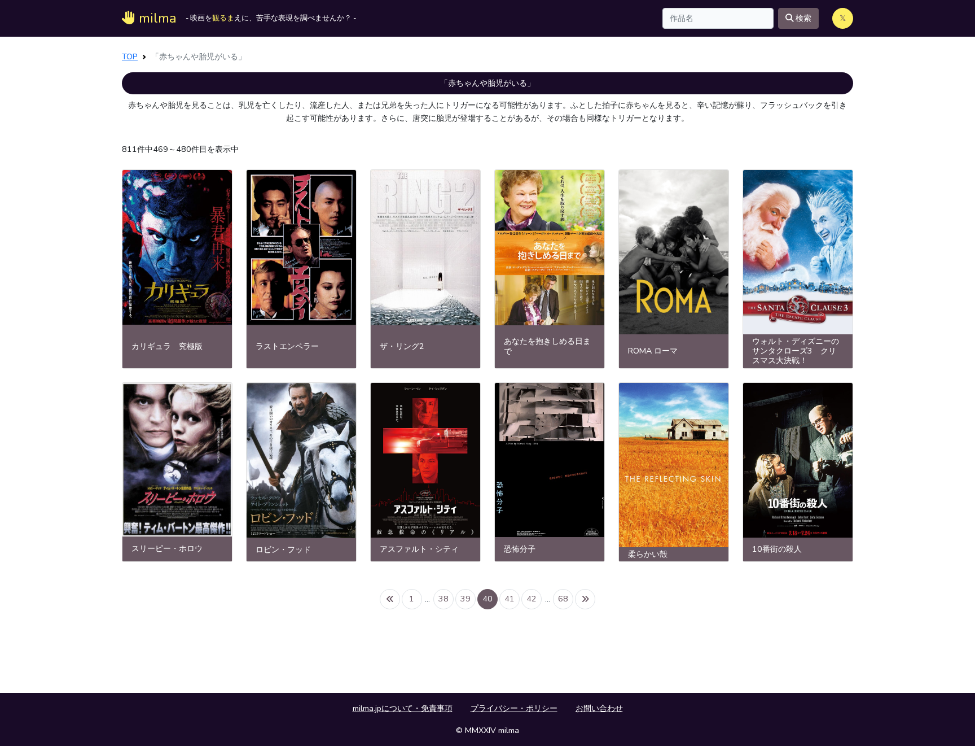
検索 (802, 18)
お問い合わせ (599, 708)
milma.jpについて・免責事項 (403, 708)
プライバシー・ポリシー (514, 708)
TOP (130, 56)
